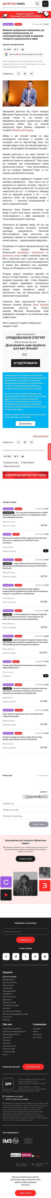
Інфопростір (8, 24)
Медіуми (6, 1020)
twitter (35, 1031)
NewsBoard (7, 994)
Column (16, 534)
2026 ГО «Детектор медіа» (17, 1099)
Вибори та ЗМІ (9, 1002)
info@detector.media (14, 1096)
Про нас (7, 1024)
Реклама (6, 1040)
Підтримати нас (10, 1046)
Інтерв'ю (19, 710)
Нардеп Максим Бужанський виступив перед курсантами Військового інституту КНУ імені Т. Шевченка (25, 565)
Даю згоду (25, 1193)
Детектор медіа (9, 977)
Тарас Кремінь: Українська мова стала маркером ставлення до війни (23, 715)
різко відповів (41, 304)
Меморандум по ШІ (11, 1034)
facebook (37, 1028)
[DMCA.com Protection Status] (15, 1156)
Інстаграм (37, 1037)
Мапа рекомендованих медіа (15, 1014)
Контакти (7, 1043)
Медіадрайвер (9, 991)
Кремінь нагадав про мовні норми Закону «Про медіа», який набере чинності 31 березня (22, 738)
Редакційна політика (12, 1028)
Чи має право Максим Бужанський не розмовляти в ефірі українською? (24, 666)
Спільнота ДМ (25, 859)
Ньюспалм (7, 1017)
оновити (43, 792)
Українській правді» (23, 130)
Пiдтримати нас (33, 1067)
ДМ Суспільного (10, 982)
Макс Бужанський (12, 466)
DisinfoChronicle (9, 997)
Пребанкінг (8, 988)
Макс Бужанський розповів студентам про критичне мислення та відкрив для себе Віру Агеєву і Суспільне (25, 540)
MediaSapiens (8, 979)
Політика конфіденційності (14, 1031)
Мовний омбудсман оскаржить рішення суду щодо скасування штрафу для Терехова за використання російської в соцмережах (25, 690)
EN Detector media (11, 1005)
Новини (18, 24)
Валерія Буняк (17, 44)
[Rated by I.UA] (36, 1156)
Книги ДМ (7, 1037)
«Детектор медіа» (41, 436)
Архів (5, 1054)
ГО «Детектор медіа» (12, 1011)
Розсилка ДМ (9, 1051)
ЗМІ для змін (8, 985)
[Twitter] (25, 73)
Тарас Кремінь (28, 463)
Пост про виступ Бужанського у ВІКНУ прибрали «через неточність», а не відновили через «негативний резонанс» (25, 514)
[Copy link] (31, 73)
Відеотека (7, 999)
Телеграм (37, 1034)
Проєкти (8, 972)
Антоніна (7, 534)
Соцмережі (39, 1024)
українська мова (11, 463)
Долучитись (25, 423)
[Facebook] (18, 73)
